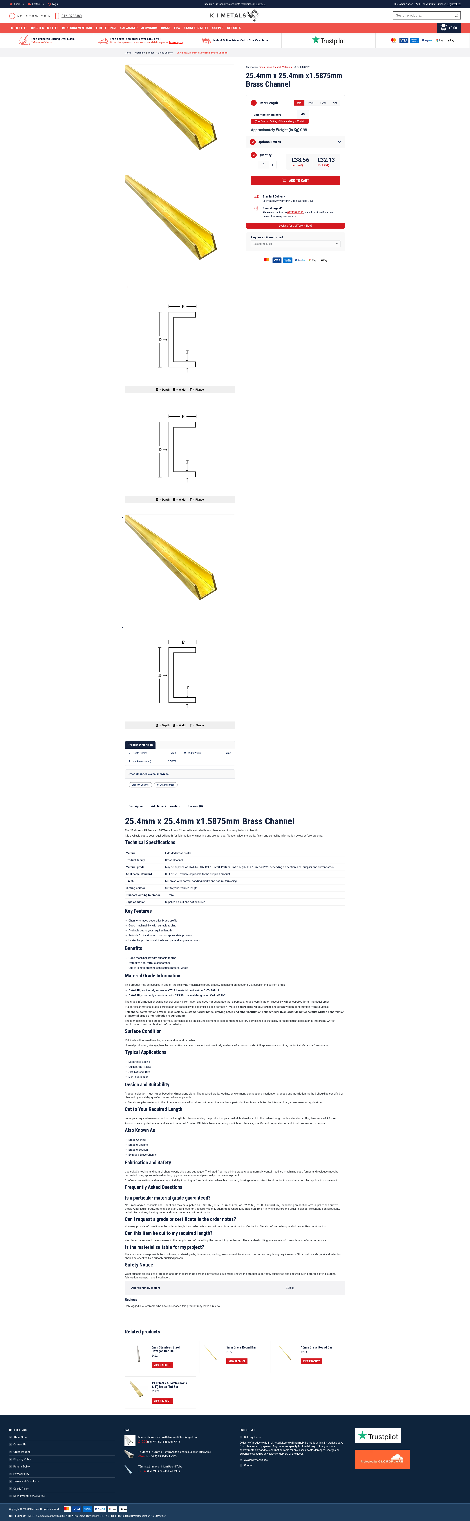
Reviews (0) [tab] (195, 806)
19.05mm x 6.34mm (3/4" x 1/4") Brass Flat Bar (169, 1385)
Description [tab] (136, 806)
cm (335, 103)
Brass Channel (273, 67)
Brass (262, 67)
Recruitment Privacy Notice (29, 1496)
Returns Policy (21, 1466)
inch (311, 103)
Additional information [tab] (165, 806)
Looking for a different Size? (295, 225)
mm (299, 103)
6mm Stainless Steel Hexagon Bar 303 (166, 1349)
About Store (20, 1437)
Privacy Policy (21, 1473)
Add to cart (299, 180)
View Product (162, 1365)
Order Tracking (21, 1451)
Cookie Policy (21, 1488)
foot (323, 103)
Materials (287, 67)
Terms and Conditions (26, 1481)
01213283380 (72, 16)
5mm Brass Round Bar (241, 1347)
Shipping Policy (22, 1459)
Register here (454, 4)
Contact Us (19, 1444)
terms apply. (176, 42)
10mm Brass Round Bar (316, 1347)
